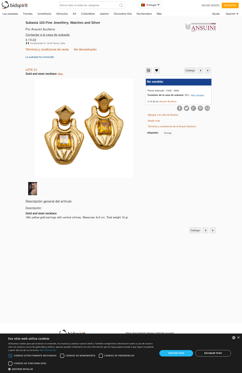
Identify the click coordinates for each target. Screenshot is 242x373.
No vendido (155, 82)
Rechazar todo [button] (213, 353)
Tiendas (27, 14)
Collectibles (88, 14)
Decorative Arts (123, 14)
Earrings (168, 132)
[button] (81, 369)
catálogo (190, 70)
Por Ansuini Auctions (40, 29)
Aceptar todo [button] (176, 353)
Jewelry (104, 14)
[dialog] (121, 353)
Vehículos (62, 14)
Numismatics (144, 14)
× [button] (238, 337)
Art (74, 14)
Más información (48, 350)
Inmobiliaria (44, 14)
